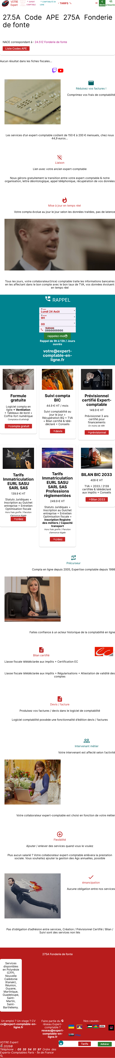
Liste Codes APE (16, 48)
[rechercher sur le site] (1, 1056)
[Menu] (96, 3)
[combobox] (57, 310)
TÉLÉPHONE (49, 328)
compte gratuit (19, 426)
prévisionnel (98, 432)
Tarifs (84, 1044)
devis (58, 431)
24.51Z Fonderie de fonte (51, 42)
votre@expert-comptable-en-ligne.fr (57, 355)
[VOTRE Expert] (61, 1043)
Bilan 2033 (98, 499)
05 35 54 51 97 (29, 1049)
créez (19, 519)
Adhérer (105, 1044)
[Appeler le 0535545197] (71, 3)
